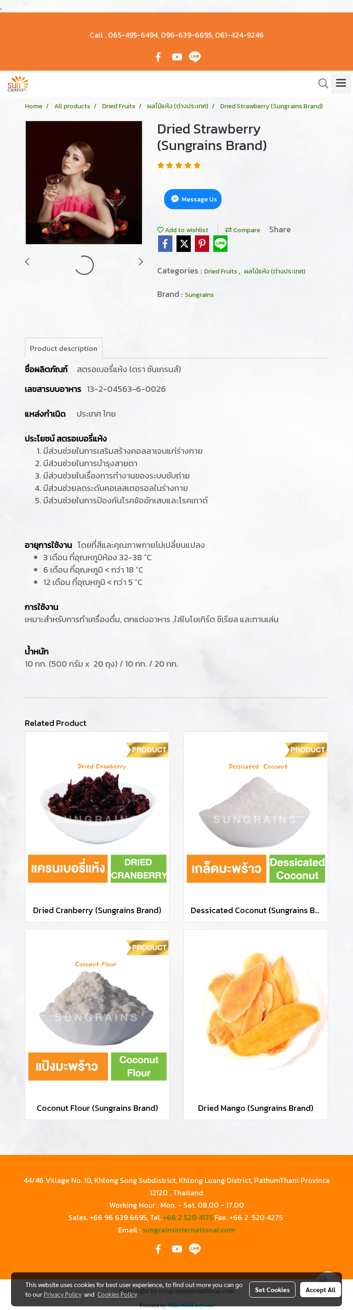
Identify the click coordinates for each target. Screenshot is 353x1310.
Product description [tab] (63, 348)
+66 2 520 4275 (256, 1217)
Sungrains (199, 295)
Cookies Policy (117, 1294)
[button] (320, 83)
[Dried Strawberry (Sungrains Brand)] (84, 183)
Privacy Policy (62, 1294)
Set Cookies (272, 1289)
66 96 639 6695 (120, 1217)
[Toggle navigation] (341, 83)
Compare (246, 230)
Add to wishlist (186, 230)
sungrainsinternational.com (188, 1229)
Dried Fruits (221, 271)
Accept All (321, 1289)
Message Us (198, 199)
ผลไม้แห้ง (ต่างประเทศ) (274, 271)
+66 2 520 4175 (188, 1217)
